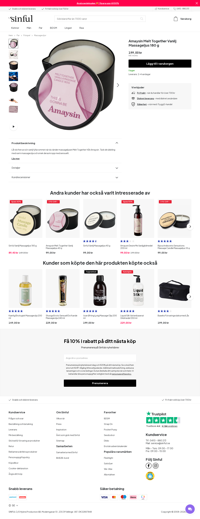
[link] (11, 35)
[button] (197, 3)
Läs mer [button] (16, 158)
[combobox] (97, 19)
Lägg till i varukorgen (159, 63)
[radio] (84, 241)
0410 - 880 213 (183, 9)
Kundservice (163, 9)
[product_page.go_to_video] (13, 126)
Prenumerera (100, 383)
